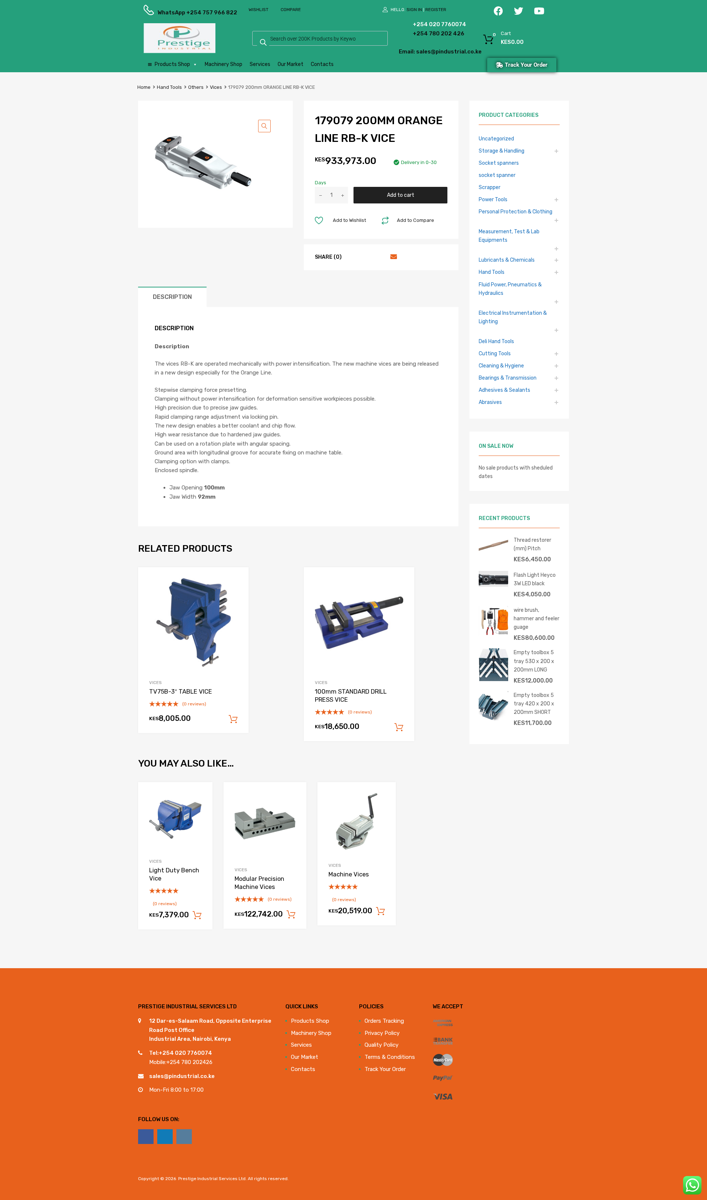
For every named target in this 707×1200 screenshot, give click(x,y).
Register (435, 9)
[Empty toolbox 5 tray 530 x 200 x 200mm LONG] (493, 679)
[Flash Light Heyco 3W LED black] (493, 585)
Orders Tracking (384, 1021)
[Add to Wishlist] (200, 796)
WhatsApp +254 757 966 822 (176, 12)
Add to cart (400, 195)
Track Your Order (385, 1069)
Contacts (322, 64)
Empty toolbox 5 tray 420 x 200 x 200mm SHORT (534, 703)
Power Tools (493, 199)
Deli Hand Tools (496, 341)
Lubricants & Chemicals (507, 260)
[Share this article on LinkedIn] (379, 257)
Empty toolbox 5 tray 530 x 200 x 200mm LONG (534, 660)
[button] (264, 126)
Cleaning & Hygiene (501, 366)
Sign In (414, 9)
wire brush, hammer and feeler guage (536, 618)
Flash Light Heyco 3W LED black (535, 579)
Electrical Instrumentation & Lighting (513, 317)
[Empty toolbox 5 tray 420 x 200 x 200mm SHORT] (493, 719)
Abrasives (490, 402)
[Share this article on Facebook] (353, 257)
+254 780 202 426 (427, 33)
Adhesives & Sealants (504, 390)
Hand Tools (169, 87)
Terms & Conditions (390, 1057)
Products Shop (172, 64)
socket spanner (497, 175)
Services (260, 64)
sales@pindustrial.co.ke (182, 1076)
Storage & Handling (501, 151)
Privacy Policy (382, 1033)
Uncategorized (496, 139)
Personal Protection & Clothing (515, 211)
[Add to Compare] (200, 808)
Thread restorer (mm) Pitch (532, 544)
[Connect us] (146, 1136)
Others (196, 87)
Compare (291, 9)
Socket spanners (499, 163)
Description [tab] (172, 296)
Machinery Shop (223, 64)
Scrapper (489, 187)
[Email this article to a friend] (392, 257)
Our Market (290, 64)
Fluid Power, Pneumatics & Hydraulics (510, 289)
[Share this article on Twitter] (366, 257)
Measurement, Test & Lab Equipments (509, 236)
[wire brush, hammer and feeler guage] (493, 633)
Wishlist (258, 9)
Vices (216, 87)
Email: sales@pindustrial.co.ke (420, 51)
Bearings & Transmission (508, 378)
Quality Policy (381, 1045)
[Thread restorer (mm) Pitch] (493, 551)
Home (144, 87)
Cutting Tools (495, 353)
